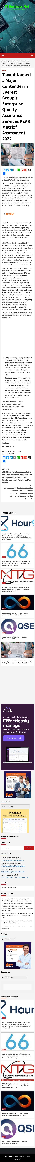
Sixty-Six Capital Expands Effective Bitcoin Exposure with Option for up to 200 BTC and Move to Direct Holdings (16, 563)
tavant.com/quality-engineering (13, 406)
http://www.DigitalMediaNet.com (13, 866)
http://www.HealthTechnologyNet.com (15, 877)
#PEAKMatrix (7, 186)
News (4, 70)
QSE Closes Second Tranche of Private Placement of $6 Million (14, 638)
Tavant (15, 186)
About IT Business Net (9, 887)
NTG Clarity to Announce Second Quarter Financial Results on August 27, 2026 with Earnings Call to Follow (15, 589)
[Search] (32, 55)
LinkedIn (16, 440)
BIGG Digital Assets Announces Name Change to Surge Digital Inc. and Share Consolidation (17, 662)
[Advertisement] (17, 29)
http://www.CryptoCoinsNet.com (12, 872)
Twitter (24, 440)
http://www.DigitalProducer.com (12, 860)
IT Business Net (17, 6)
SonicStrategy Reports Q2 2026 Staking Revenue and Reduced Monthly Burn (15, 614)
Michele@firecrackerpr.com (12, 451)
